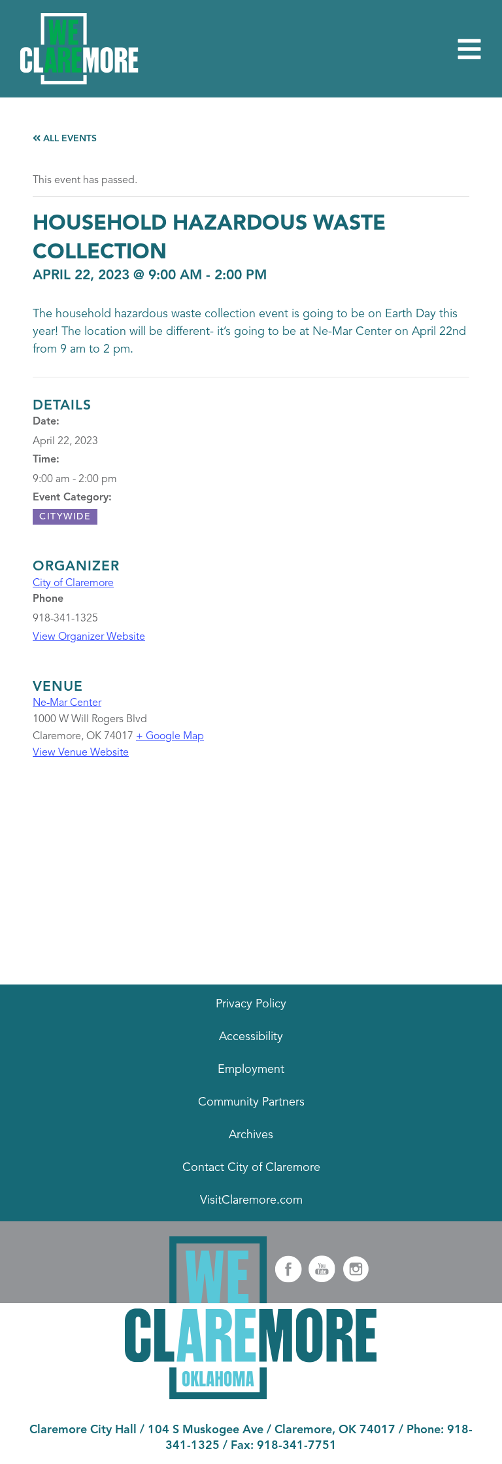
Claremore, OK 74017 (335, 1430)
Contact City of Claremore (251, 1168)
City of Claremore (73, 583)
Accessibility (251, 1037)
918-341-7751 (297, 1446)
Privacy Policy (251, 1004)
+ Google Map (170, 736)
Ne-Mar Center (67, 703)
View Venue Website (81, 753)
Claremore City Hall (83, 1430)
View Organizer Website (89, 637)
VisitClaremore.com (251, 1200)
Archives (251, 1135)
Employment (251, 1069)
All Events (69, 138)
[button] (469, 49)
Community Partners (251, 1102)
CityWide (65, 516)
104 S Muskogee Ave (205, 1430)
